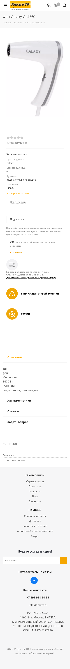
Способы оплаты (35, 516)
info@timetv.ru (38, 605)
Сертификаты (35, 481)
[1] (8, 137)
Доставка (35, 521)
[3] (15, 137)
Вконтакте (34, 580)
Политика (35, 486)
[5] (22, 137)
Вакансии (35, 501)
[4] (18, 137)
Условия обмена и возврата (35, 531)
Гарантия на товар (35, 526)
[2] (11, 137)
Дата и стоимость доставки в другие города (31, 277)
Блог (35, 496)
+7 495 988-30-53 (38, 597)
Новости (35, 491)
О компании (35, 475)
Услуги (25, 314)
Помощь (35, 510)
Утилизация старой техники (40, 293)
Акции (35, 536)
